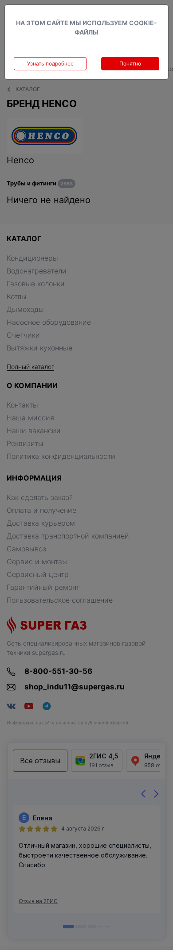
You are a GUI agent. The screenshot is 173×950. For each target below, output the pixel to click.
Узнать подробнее (50, 63)
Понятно (130, 63)
